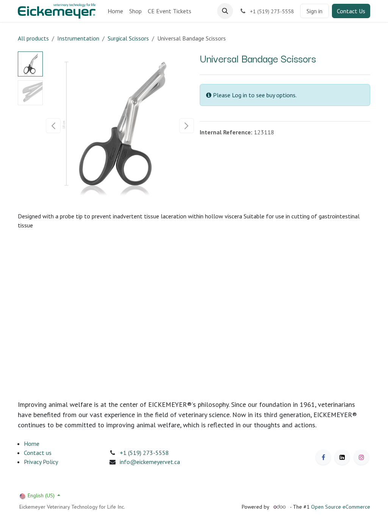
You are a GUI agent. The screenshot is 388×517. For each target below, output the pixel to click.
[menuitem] (115, 11)
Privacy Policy (41, 462)
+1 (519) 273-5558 (144, 452)
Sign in (314, 11)
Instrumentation (78, 38)
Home (31, 443)
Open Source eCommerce (340, 506)
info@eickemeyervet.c (148, 462)
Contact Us (351, 11)
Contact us (38, 452)
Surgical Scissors (128, 38)
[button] (225, 11)
